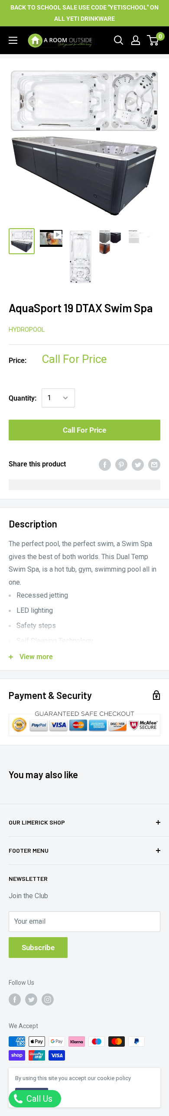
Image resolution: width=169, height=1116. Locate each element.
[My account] (135, 40)
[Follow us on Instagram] (48, 999)
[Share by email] (154, 464)
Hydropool (27, 329)
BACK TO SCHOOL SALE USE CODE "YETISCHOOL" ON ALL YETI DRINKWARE (84, 13)
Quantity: (22, 398)
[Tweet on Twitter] (138, 464)
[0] (153, 40)
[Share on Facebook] (105, 464)
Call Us (38, 1098)
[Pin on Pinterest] (121, 464)
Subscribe (38, 947)
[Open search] (119, 40)
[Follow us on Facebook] (15, 999)
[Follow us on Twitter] (31, 999)
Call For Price (84, 430)
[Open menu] (13, 40)
